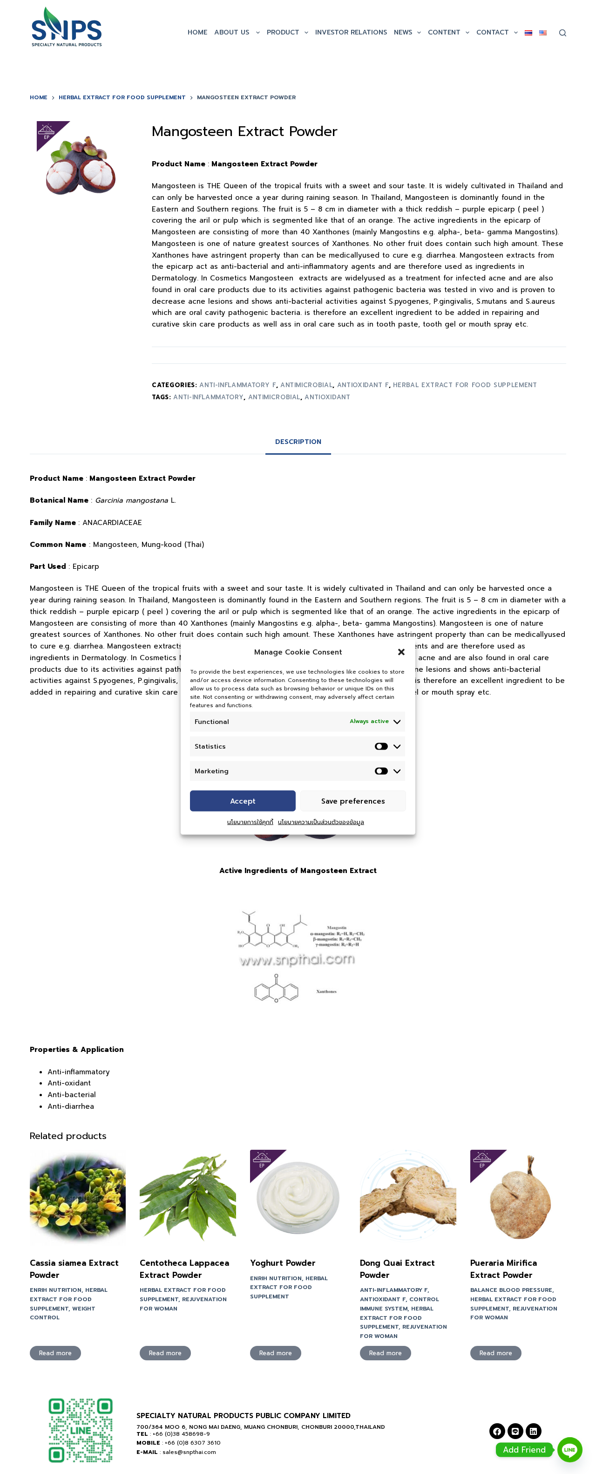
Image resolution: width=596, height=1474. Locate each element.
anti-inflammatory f (237, 385)
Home (197, 32)
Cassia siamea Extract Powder (74, 1269)
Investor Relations (351, 32)
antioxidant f (363, 385)
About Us (232, 32)
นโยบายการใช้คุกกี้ (250, 822)
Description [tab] (298, 442)
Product (283, 32)
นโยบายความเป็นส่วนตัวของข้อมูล (321, 822)
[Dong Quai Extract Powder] (408, 1198)
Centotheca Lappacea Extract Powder (184, 1269)
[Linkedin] (534, 1431)
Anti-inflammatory (208, 397)
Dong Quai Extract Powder (397, 1269)
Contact (492, 32)
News (403, 32)
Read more (55, 1353)
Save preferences (353, 801)
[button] (401, 652)
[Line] (515, 1431)
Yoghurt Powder (283, 1263)
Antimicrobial (274, 397)
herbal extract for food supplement (465, 385)
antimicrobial (306, 385)
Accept (243, 801)
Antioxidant (327, 397)
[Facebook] (497, 1431)
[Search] (562, 32)
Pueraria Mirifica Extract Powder (503, 1269)
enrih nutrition (55, 1290)
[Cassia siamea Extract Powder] (78, 1198)
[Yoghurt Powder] (298, 1198)
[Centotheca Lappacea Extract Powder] (188, 1198)
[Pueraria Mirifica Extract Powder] (518, 1198)
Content (444, 32)
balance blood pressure (511, 1290)
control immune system (399, 1304)
